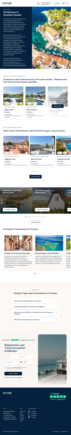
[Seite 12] (39, 216)
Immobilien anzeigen (10, 209)
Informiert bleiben (32, 408)
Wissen (22, 417)
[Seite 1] (33, 171)
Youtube (33, 417)
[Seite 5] (30, 216)
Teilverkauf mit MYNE (9, 417)
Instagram (34, 415)
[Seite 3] (36, 273)
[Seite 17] (45, 216)
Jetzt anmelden (18, 377)
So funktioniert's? (8, 415)
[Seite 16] (44, 216)
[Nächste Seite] (69, 203)
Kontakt (57, 3)
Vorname (7, 356)
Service (5, 408)
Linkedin (33, 411)
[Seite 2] (26, 216)
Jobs (21, 421)
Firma (21, 408)
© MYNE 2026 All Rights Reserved (10, 431)
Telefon (25, 361)
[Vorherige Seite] (1, 203)
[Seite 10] (36, 216)
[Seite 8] (34, 216)
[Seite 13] (40, 216)
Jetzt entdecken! (35, 176)
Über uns (22, 411)
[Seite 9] (35, 216)
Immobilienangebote (9, 411)
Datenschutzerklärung (17, 367)
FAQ (21, 413)
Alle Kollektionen (35, 222)
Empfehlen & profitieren (10, 419)
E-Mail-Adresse (9, 362)
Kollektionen (6, 413)
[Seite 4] (37, 171)
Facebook (34, 413)
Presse (22, 415)
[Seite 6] (31, 216)
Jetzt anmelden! (57, 106)
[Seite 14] (41, 216)
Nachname (23, 356)
